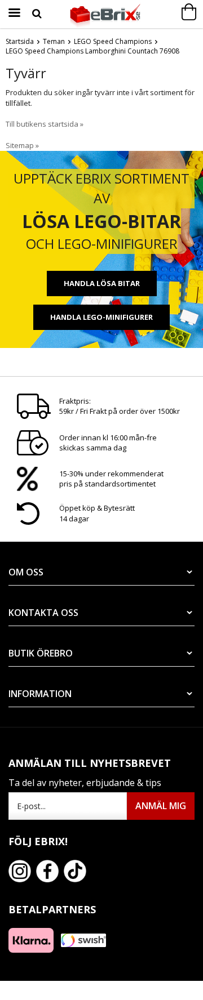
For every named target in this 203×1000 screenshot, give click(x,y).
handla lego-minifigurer (101, 317)
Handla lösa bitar (102, 283)
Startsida (20, 41)
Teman (54, 41)
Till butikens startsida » (44, 124)
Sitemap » (22, 145)
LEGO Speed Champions (113, 41)
